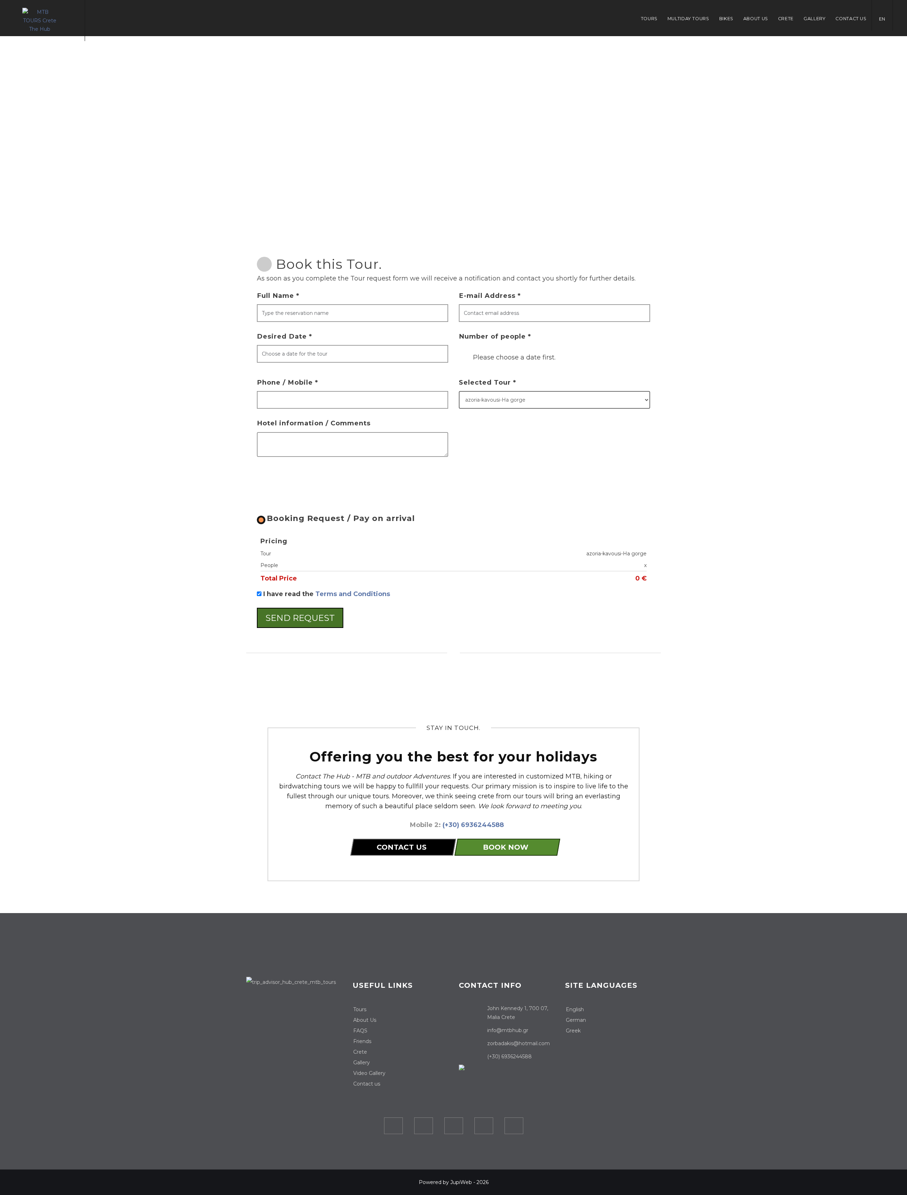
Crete (786, 18)
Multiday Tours (688, 18)
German (576, 1020)
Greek (573, 1030)
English (575, 1009)
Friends (362, 1041)
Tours (649, 18)
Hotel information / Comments (314, 423)
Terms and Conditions (352, 594)
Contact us (850, 18)
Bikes (726, 18)
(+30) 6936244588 (473, 825)
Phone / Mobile (287, 382)
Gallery (815, 18)
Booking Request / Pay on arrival (341, 518)
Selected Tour (487, 382)
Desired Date (284, 336)
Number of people (495, 336)
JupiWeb (461, 1182)
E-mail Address (490, 295)
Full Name (278, 295)
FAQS (360, 1030)
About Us (755, 18)
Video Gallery (369, 1073)
